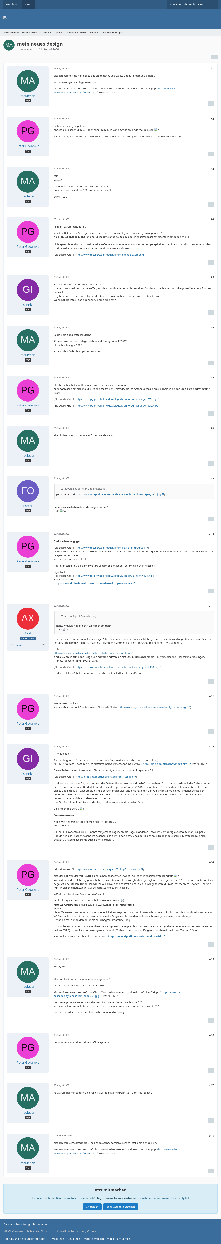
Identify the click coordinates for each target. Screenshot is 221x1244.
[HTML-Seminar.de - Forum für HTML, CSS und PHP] (110, 19)
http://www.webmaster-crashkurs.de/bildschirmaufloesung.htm (92, 653)
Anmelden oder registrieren (186, 4)
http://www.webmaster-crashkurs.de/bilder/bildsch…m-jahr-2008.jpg (117, 667)
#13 (211, 746)
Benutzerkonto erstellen (120, 1206)
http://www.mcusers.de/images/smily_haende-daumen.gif (110, 254)
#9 (212, 478)
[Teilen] (214, 57)
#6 (212, 327)
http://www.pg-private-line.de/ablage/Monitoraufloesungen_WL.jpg (116, 399)
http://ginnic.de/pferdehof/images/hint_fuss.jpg (104, 776)
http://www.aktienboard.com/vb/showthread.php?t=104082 (93, 583)
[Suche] (211, 4)
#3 (212, 169)
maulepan (27, 49)
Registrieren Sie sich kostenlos (116, 1198)
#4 (212, 219)
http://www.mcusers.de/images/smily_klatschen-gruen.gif (110, 547)
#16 (211, 1035)
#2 (212, 118)
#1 (212, 68)
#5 (212, 277)
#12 (211, 696)
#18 (211, 1135)
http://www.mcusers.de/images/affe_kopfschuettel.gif (108, 869)
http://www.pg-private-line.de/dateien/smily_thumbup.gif (153, 707)
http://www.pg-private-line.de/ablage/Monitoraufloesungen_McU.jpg (117, 405)
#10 (211, 534)
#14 (211, 862)
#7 (212, 377)
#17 (211, 1085)
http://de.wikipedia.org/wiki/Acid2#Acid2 (135, 936)
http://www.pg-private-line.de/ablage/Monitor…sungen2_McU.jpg (115, 575)
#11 (211, 606)
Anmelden (92, 1206)
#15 (211, 959)
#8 (212, 428)
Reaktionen (16, 645)
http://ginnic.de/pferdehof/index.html (165, 763)
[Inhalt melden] (211, 103)
